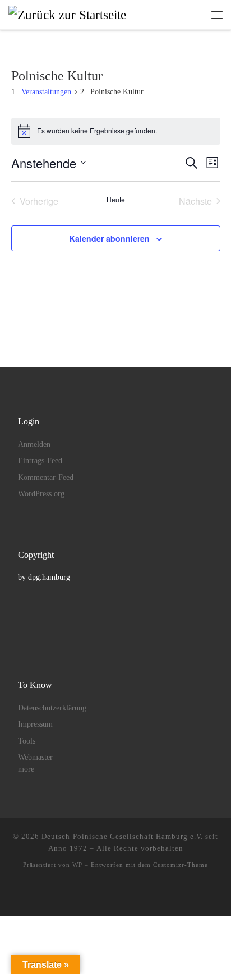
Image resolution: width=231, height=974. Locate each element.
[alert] (115, 131)
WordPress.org (41, 494)
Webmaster (35, 757)
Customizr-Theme (180, 864)
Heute (116, 199)
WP (77, 864)
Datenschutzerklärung (52, 708)
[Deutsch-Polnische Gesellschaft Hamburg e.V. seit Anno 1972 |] (67, 14)
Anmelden (34, 444)
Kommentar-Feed (45, 477)
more (26, 769)
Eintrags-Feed (40, 460)
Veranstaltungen (46, 91)
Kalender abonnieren (110, 238)
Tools (26, 741)
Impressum (35, 724)
